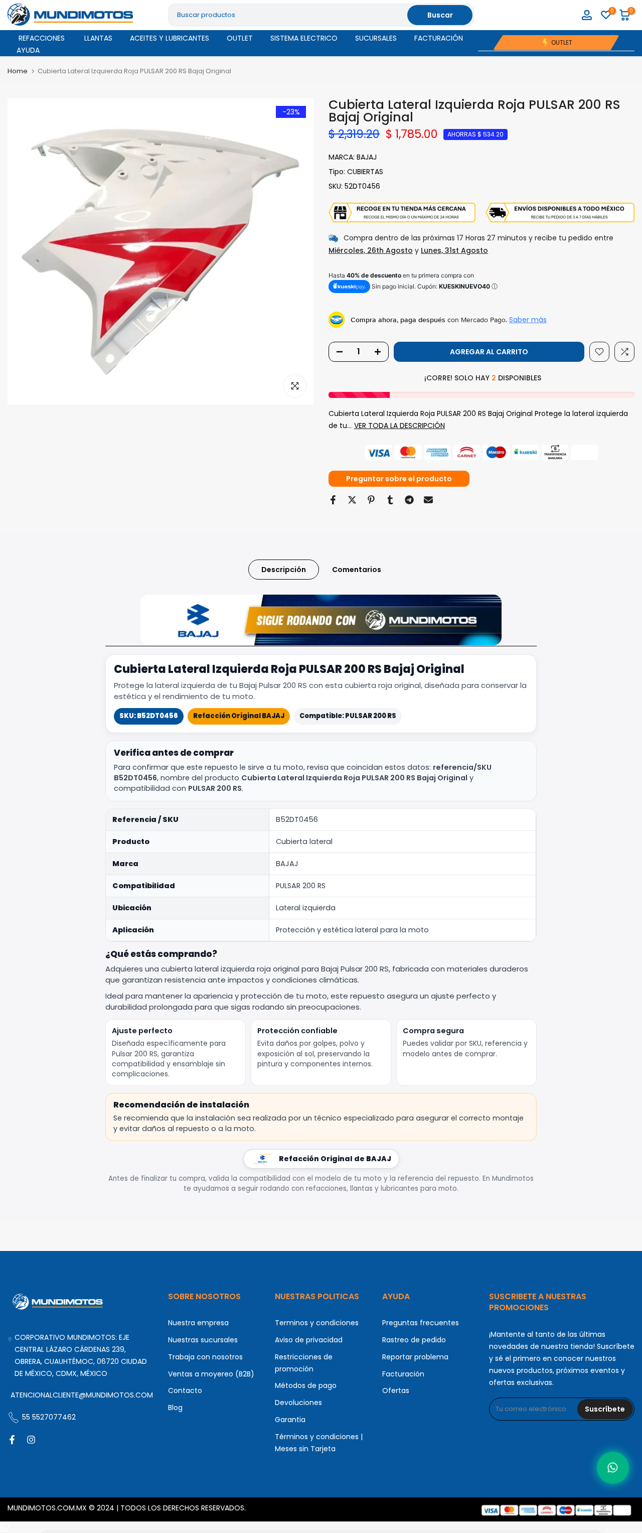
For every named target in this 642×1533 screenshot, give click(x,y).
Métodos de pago (306, 1385)
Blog (175, 1408)
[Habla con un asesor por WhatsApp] (612, 1467)
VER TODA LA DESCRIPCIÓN (399, 425)
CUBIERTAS (365, 172)
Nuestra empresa (198, 1323)
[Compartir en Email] (428, 499)
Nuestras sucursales (203, 1340)
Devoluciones (298, 1403)
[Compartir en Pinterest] (371, 499)
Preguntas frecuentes (420, 1323)
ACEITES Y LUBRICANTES (169, 38)
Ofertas (395, 1390)
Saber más (528, 320)
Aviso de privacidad (309, 1340)
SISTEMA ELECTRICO (304, 38)
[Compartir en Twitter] (352, 499)
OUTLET (240, 38)
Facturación (403, 1374)
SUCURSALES (376, 38)
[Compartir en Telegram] (409, 499)
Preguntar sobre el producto (399, 479)
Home (18, 71)
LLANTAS (98, 38)
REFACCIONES (42, 38)
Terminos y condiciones (317, 1323)
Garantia (290, 1420)
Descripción (283, 570)
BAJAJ (367, 157)
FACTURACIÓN (438, 38)
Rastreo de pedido (414, 1340)
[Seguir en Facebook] (12, 1440)
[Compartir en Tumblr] (390, 499)
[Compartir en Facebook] (333, 499)
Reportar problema (415, 1357)
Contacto (185, 1390)
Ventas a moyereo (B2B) (211, 1374)
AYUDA (28, 50)
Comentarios (356, 570)
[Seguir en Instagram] (31, 1440)
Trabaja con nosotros (205, 1357)
